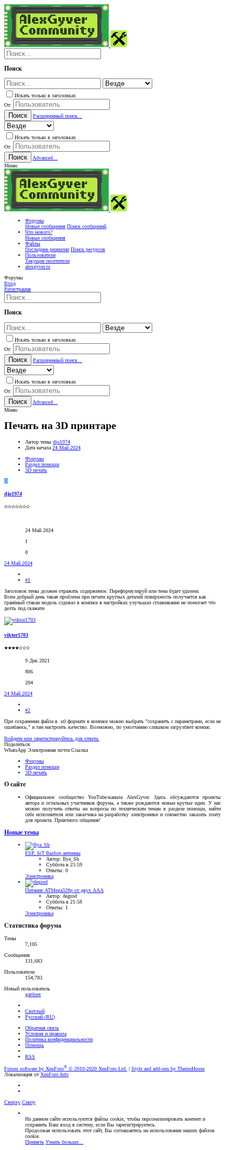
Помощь (34, 1045)
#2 (27, 710)
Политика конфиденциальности (59, 1039)
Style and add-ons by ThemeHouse (168, 1069)
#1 (27, 580)
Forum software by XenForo (65, 1069)
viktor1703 (16, 635)
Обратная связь (42, 1028)
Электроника (39, 876)
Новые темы (21, 832)
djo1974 (61, 442)
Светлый (34, 1011)
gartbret (33, 994)
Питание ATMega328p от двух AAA (64, 890)
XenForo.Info (54, 1074)
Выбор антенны (53, 853)
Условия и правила (45, 1033)
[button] (10, 165)
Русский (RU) (40, 1017)
